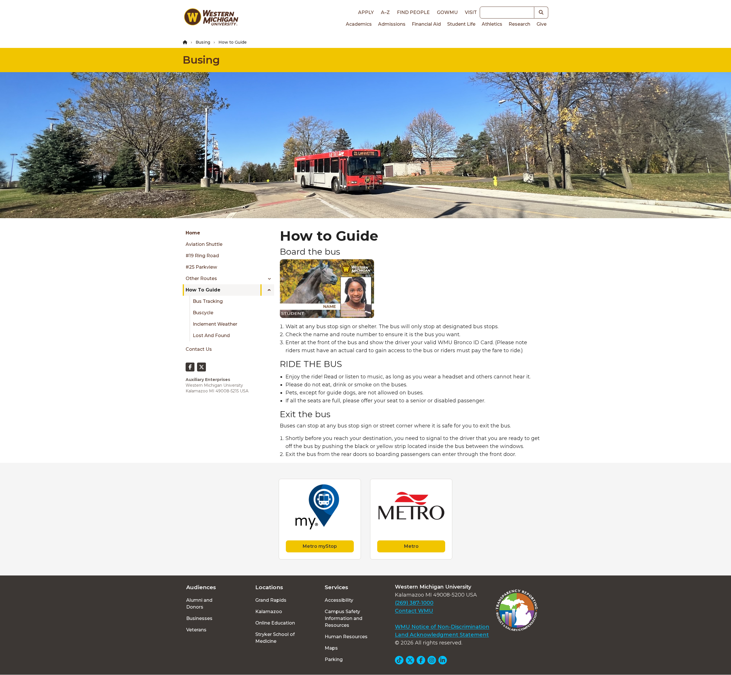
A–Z (385, 12)
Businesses (199, 618)
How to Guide (203, 290)
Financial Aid (426, 24)
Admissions (391, 24)
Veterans (196, 630)
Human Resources (346, 636)
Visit (471, 12)
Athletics (492, 24)
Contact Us (199, 349)
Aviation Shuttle (204, 244)
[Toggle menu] (267, 278)
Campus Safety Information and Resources (343, 618)
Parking (334, 659)
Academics (359, 24)
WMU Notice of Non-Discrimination (442, 627)
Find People (413, 12)
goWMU (447, 12)
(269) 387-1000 (414, 603)
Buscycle (203, 312)
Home (193, 233)
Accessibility (339, 600)
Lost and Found (211, 335)
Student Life (461, 24)
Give (542, 24)
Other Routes (201, 278)
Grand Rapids (270, 600)
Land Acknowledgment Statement (442, 635)
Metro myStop (320, 546)
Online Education (275, 623)
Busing (203, 42)
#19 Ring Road (202, 255)
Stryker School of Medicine (275, 638)
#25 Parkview (201, 267)
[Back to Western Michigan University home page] (211, 18)
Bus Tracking (208, 301)
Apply (366, 12)
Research (519, 24)
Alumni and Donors (199, 603)
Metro (411, 546)
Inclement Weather (215, 324)
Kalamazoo (268, 611)
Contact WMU (414, 611)
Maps (331, 648)
